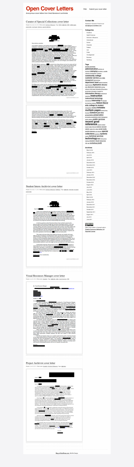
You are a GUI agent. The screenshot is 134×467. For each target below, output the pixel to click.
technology (91, 138)
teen (98, 138)
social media (103, 129)
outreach (93, 112)
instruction (96, 95)
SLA (94, 129)
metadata (101, 107)
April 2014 (89, 157)
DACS (60, 25)
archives (100, 69)
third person (104, 138)
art (103, 69)
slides (57, 279)
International (90, 40)
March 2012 (90, 197)
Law (88, 50)
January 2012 (90, 202)
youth (99, 143)
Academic (45, 279)
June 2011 (89, 219)
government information (91, 91)
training (87, 141)
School (88, 42)
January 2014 (90, 160)
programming (94, 117)
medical (94, 108)
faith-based (93, 89)
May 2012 (89, 192)
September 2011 (91, 212)
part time (100, 112)
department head (91, 82)
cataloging (93, 71)
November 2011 (91, 207)
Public (88, 52)
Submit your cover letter (98, 9)
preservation (29, 27)
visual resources (63, 279)
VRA (68, 279)
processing (88, 117)
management (88, 107)
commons (99, 73)
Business (89, 57)
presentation (89, 115)
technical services (96, 136)
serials (91, 129)
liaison (99, 102)
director (104, 85)
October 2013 (90, 167)
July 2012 (89, 187)
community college (93, 75)
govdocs (105, 89)
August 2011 (90, 214)
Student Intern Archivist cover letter (44, 186)
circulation (100, 71)
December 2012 (91, 177)
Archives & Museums (50, 25)
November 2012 (91, 180)
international (88, 100)
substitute (97, 134)
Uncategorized (90, 55)
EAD (68, 25)
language (104, 100)
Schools (94, 127)
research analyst (101, 124)
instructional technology (94, 98)
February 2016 (90, 152)
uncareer (92, 141)
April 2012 (89, 195)
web (89, 143)
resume (87, 127)
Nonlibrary (58, 189)
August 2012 (90, 185)
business (87, 71)
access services (90, 67)
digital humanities (103, 82)
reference (40, 27)
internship (71, 189)
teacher (87, 136)
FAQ (85, 9)
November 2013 (91, 165)
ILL (102, 91)
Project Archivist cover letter (40, 363)
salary (90, 127)
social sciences (90, 131)
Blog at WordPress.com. (63, 453)
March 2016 (90, 150)
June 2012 (89, 190)
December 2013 (91, 162)
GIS (102, 89)
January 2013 (90, 175)
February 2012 (90, 199)
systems (103, 133)
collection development (90, 73)
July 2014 (89, 155)
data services (97, 80)
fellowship (98, 89)
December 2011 (91, 204)
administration (91, 68)
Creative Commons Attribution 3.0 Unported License (94, 230)
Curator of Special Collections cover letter (47, 21)
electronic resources (94, 87)
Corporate (89, 45)
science (99, 127)
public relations (89, 119)
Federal (89, 47)
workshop (93, 143)
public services (99, 119)
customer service (92, 78)
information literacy (92, 93)
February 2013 (90, 172)
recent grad (34, 27)
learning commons (91, 103)
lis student (76, 189)
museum (103, 110)
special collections (47, 27)
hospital (99, 91)
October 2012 (90, 182)
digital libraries (88, 85)
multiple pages (73, 25)
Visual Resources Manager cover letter (45, 275)
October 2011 (90, 209)
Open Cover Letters (49, 8)
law (86, 103)
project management (102, 117)
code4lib (105, 71)
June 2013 (89, 170)
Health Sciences (91, 35)
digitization (64, 25)
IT (101, 100)
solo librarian (98, 131)
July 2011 (89, 217)
